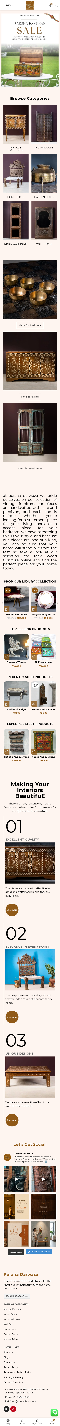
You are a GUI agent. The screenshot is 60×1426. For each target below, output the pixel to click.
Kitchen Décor (11, 1339)
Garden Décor (44, 197)
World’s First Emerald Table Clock (16, 615)
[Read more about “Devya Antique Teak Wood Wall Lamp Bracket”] (34, 704)
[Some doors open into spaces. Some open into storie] (43, 1206)
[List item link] (30, 1397)
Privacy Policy (11, 1367)
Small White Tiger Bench (16, 710)
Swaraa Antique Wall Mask (16, 758)
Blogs (6, 1357)
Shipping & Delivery (13, 1377)
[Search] (56, 5)
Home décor (15, 197)
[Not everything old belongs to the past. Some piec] (16, 1206)
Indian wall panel (15, 244)
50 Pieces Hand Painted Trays (16, 663)
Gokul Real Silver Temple (43, 615)
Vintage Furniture (15, 148)
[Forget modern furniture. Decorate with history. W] (43, 1179)
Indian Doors (44, 147)
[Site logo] (30, 5)
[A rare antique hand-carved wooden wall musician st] (43, 1234)
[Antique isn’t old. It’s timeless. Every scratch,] (16, 1179)
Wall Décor (44, 244)
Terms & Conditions (13, 1382)
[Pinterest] (13, 1409)
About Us (8, 1352)
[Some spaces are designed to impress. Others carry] (16, 1234)
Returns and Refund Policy (17, 1372)
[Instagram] (6, 1409)
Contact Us (9, 1362)
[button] (6, 609)
